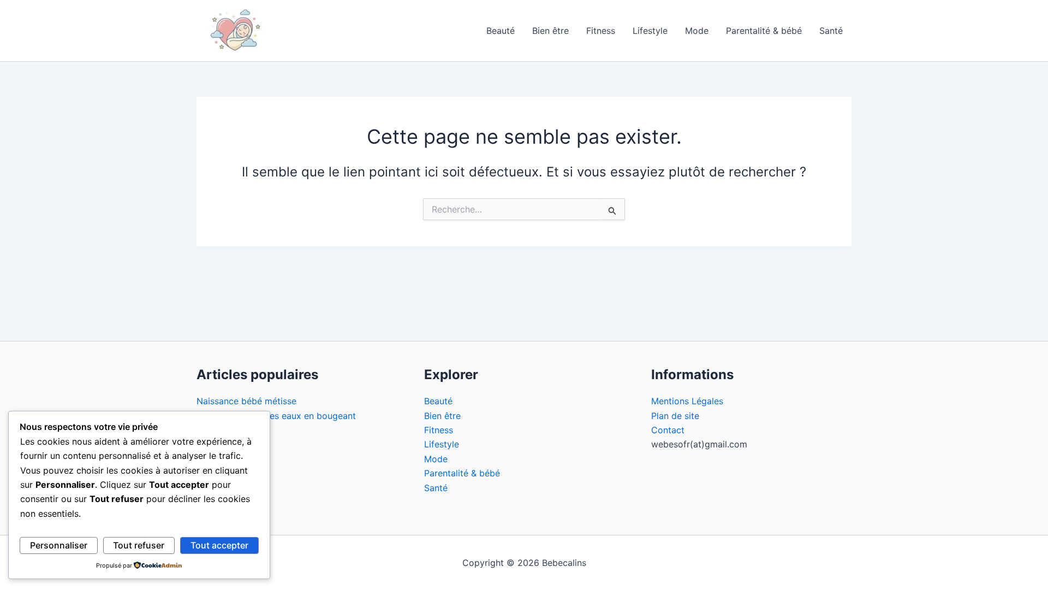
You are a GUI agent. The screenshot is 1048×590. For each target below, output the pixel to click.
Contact (667, 429)
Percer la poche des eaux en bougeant (276, 415)
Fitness (600, 30)
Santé (831, 30)
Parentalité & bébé (764, 30)
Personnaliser (58, 545)
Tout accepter (219, 545)
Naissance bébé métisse (246, 401)
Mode (696, 30)
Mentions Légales (687, 401)
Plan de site (675, 415)
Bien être (550, 30)
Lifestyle (650, 30)
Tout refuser (138, 545)
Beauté (500, 30)
